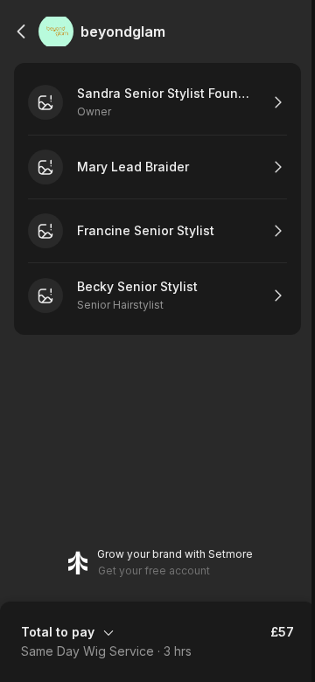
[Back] (21, 31)
